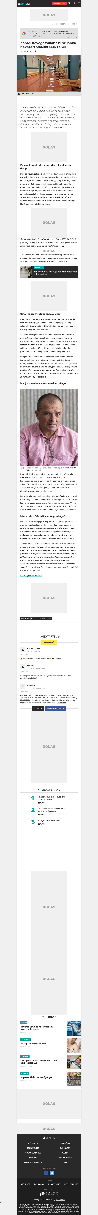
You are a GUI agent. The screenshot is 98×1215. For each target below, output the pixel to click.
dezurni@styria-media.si (31, 576)
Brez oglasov (60, 3)
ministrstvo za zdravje (41, 618)
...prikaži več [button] (61, 703)
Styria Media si (59, 1199)
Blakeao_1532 (33, 648)
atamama (31, 685)
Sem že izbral (72, 37)
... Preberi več (64, 1213)
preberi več (49, 642)
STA (29, 51)
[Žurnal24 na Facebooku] (46, 1173)
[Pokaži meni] (78, 3)
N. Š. (35, 51)
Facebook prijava (55, 708)
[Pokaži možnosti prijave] (74, 3)
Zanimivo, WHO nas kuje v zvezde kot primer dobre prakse (55, 273)
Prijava (38, 708)
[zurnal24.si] (24, 3)
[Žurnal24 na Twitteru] (52, 1173)
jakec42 (30, 666)
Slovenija (38, 267)
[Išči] (69, 3)
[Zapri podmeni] (14, 3)
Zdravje (42, 803)
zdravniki (25, 618)
